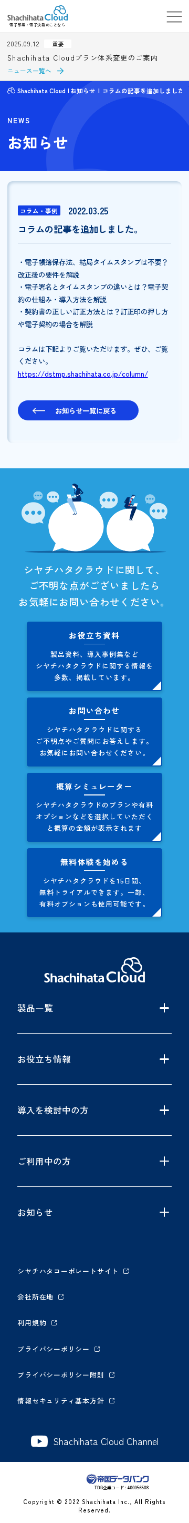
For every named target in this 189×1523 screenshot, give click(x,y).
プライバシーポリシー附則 (60, 1375)
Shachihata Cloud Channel (106, 1441)
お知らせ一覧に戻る (86, 410)
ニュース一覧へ (29, 70)
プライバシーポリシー (53, 1349)
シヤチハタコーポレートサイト (68, 1271)
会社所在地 (35, 1297)
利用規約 (31, 1323)
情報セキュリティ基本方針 (60, 1401)
